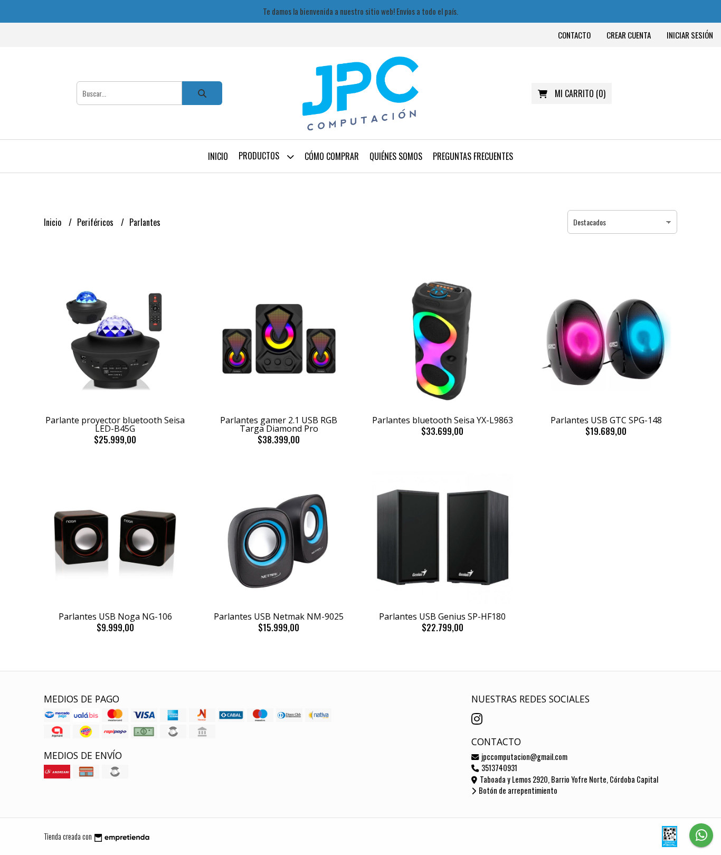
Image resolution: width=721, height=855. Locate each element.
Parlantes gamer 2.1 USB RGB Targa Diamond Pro (278, 424)
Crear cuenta (628, 35)
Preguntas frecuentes (473, 156)
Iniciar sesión (690, 35)
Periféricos (96, 222)
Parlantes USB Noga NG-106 (115, 616)
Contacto (574, 35)
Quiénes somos (395, 156)
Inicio (218, 156)
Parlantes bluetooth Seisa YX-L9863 (442, 420)
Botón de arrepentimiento (517, 790)
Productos (260, 155)
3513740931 (498, 767)
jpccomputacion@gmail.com (523, 756)
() (580, 93)
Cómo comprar (332, 156)
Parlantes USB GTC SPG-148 (606, 420)
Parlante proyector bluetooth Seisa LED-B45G (115, 424)
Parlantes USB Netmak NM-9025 (279, 616)
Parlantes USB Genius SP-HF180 (442, 616)
